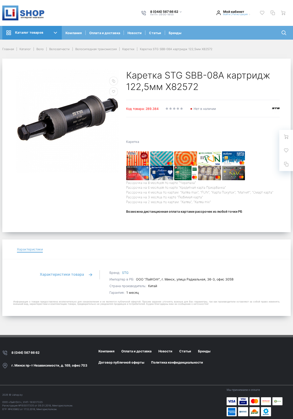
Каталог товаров (29, 32)
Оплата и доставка (104, 33)
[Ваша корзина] (283, 13)
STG (125, 273)
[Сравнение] (272, 13)
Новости (135, 33)
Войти (226, 14)
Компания (73, 33)
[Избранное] (262, 13)
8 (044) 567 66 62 (25, 352)
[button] (166, 12)
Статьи (155, 33)
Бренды (175, 33)
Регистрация (240, 14)
